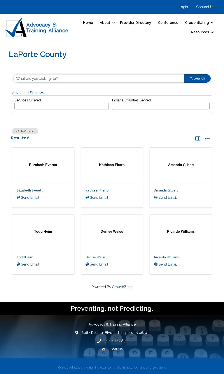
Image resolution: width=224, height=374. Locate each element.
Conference (168, 23)
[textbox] (17, 105)
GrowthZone (122, 287)
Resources (200, 32)
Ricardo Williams (167, 257)
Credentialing (197, 23)
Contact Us (205, 7)
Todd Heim (25, 257)
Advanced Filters (25, 93)
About (105, 23)
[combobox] (61, 106)
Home (88, 23)
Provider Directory (135, 23)
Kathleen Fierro (97, 190)
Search (199, 78)
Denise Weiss (95, 257)
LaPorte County (24, 131)
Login (183, 7)
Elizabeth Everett (30, 190)
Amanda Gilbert (166, 190)
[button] (197, 138)
